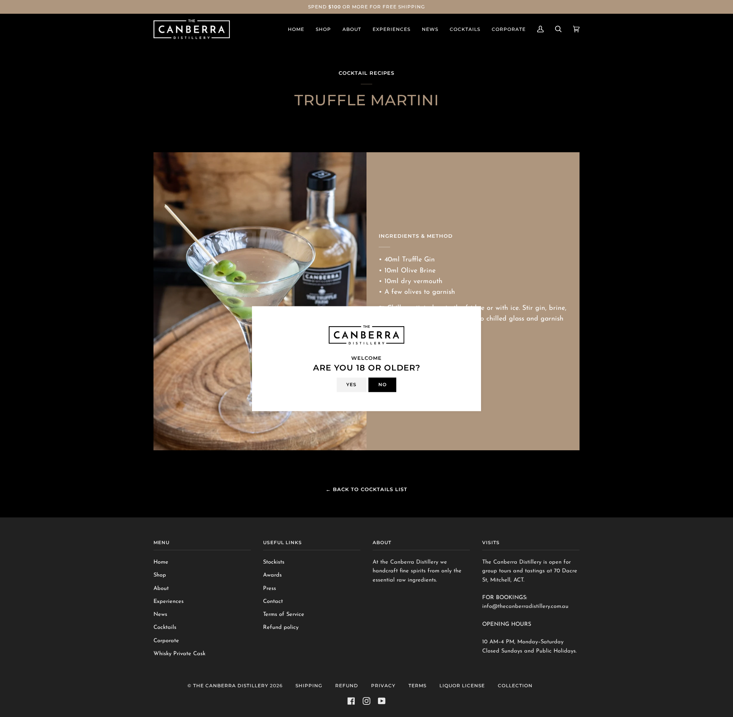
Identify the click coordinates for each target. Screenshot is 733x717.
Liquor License (462, 685)
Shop (159, 575)
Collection (515, 685)
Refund (346, 685)
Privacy (383, 685)
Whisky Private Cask (179, 654)
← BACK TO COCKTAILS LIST (366, 489)
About (161, 588)
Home (160, 562)
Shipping (308, 685)
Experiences (168, 601)
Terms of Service (283, 614)
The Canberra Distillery (230, 685)
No (382, 384)
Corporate (166, 641)
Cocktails (164, 627)
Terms (417, 685)
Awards (272, 575)
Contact (273, 601)
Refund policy (281, 627)
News (160, 614)
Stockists (273, 562)
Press (269, 588)
